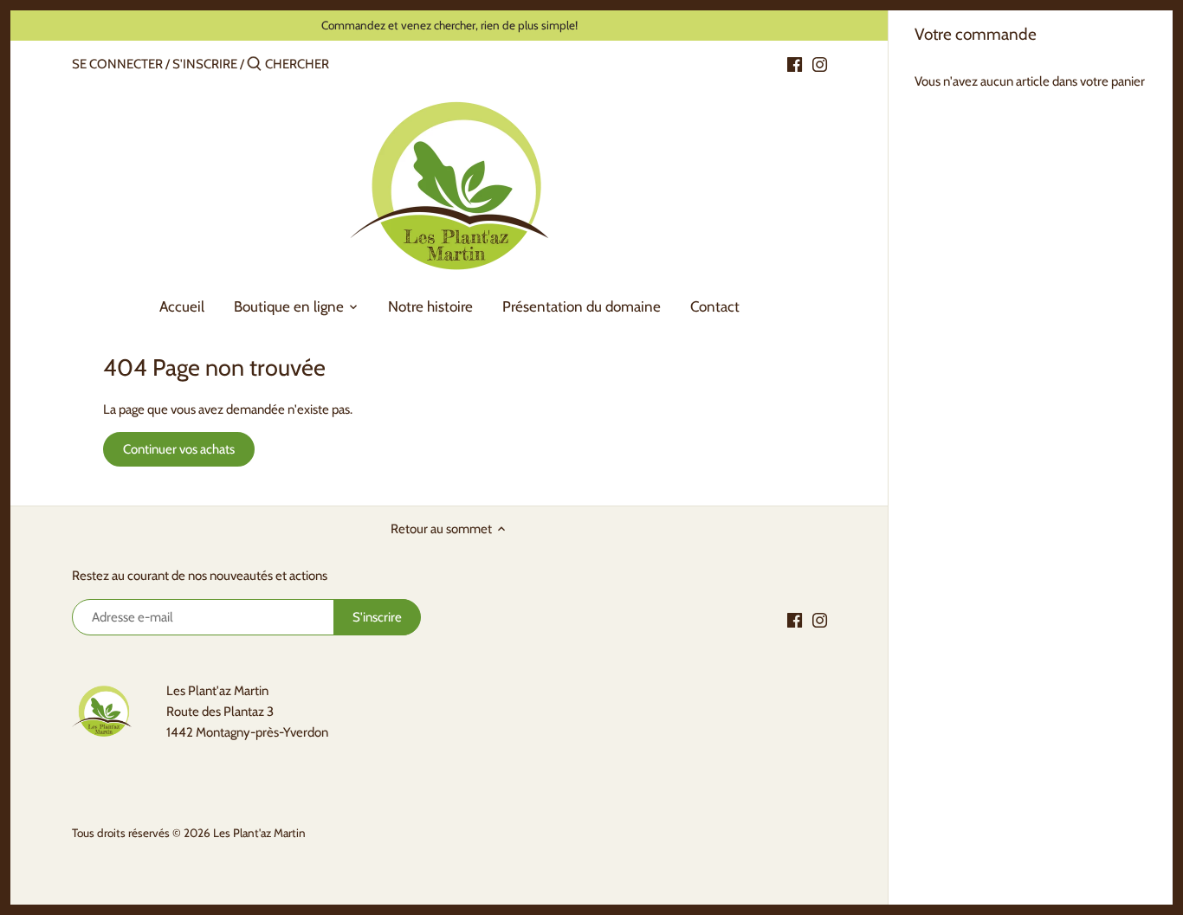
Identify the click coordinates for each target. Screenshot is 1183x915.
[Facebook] (794, 63)
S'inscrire (204, 64)
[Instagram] (819, 63)
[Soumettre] (254, 64)
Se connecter (117, 64)
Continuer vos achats (179, 449)
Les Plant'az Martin (259, 833)
